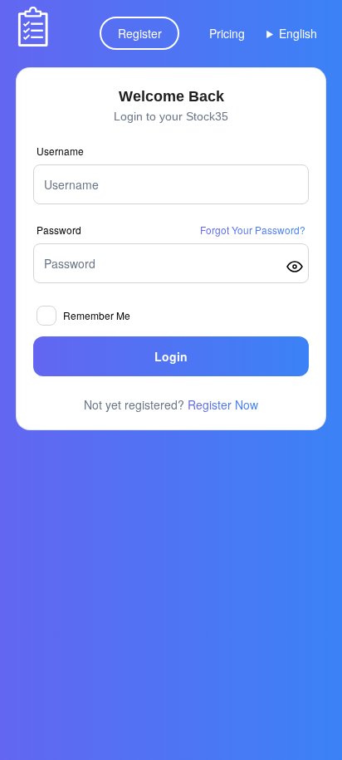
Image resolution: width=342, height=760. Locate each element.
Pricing (227, 33)
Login (171, 356)
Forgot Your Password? (252, 230)
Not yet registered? (171, 404)
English (298, 33)
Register (140, 33)
